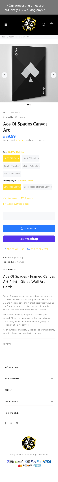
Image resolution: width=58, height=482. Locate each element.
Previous (4, 75)
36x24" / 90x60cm (31, 166)
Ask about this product (18, 204)
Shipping (20, 140)
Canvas (20, 262)
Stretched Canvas (12, 187)
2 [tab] (30, 105)
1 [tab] (28, 105)
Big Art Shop (18, 257)
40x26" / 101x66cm (12, 174)
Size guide (12, 198)
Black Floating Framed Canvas (38, 187)
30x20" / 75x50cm (12, 166)
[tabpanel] (29, 73)
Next (53, 75)
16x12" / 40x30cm (11, 158)
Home (4, 37)
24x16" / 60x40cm (30, 158)
